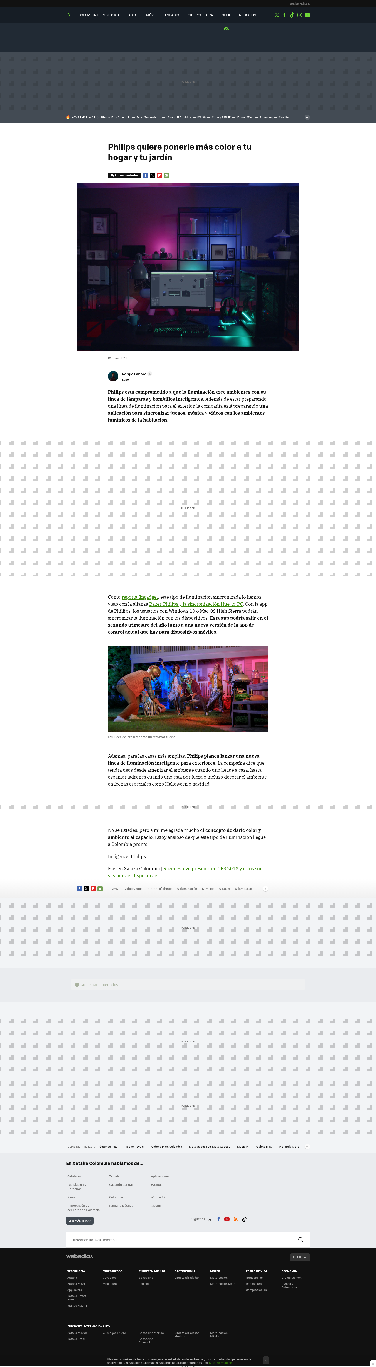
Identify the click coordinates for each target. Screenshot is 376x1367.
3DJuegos (109, 1277)
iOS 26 (201, 117)
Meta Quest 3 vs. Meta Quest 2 (210, 1146)
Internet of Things (160, 888)
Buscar (301, 1240)
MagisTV (243, 1146)
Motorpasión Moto (222, 1284)
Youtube (307, 15)
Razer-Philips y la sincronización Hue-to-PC (196, 604)
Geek (226, 14)
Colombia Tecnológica (99, 14)
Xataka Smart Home (76, 1297)
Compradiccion (256, 1290)
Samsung (266, 117)
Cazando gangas (121, 1184)
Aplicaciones (160, 1176)
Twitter (276, 15)
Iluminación (188, 888)
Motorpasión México (219, 1334)
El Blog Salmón (292, 1277)
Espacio (172, 14)
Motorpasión (219, 1277)
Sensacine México (151, 1333)
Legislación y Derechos (76, 1186)
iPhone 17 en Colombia (116, 117)
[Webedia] (299, 3)
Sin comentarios (126, 175)
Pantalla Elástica (121, 1205)
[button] (136, 373)
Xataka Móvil (76, 1284)
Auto (132, 14)
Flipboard (159, 175)
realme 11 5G (264, 1146)
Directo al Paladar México (187, 1334)
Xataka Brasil (76, 1339)
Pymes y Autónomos (289, 1285)
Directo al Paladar (187, 1277)
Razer (226, 888)
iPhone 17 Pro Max (179, 117)
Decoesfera (254, 1284)
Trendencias (254, 1277)
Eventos (157, 1184)
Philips (210, 888)
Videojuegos (133, 888)
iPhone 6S (158, 1197)
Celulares (74, 1176)
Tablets (114, 1176)
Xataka (72, 1277)
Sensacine (146, 1277)
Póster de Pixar (108, 1146)
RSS (235, 1218)
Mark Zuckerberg (148, 117)
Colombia (116, 1197)
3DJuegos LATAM (114, 1333)
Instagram (299, 15)
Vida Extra (110, 1284)
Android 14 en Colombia (167, 1146)
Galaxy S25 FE (221, 117)
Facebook (284, 15)
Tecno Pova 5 (135, 1146)
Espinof (144, 1284)
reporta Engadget (140, 597)
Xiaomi (156, 1205)
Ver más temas (80, 1220)
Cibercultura (200, 14)
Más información (220, 1362)
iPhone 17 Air (245, 117)
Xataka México (77, 1333)
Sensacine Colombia (146, 1340)
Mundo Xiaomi (77, 1305)
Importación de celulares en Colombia (83, 1207)
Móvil (151, 14)
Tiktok (292, 15)
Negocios (247, 14)
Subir (297, 1257)
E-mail (166, 175)
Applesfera (74, 1290)
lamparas (245, 888)
